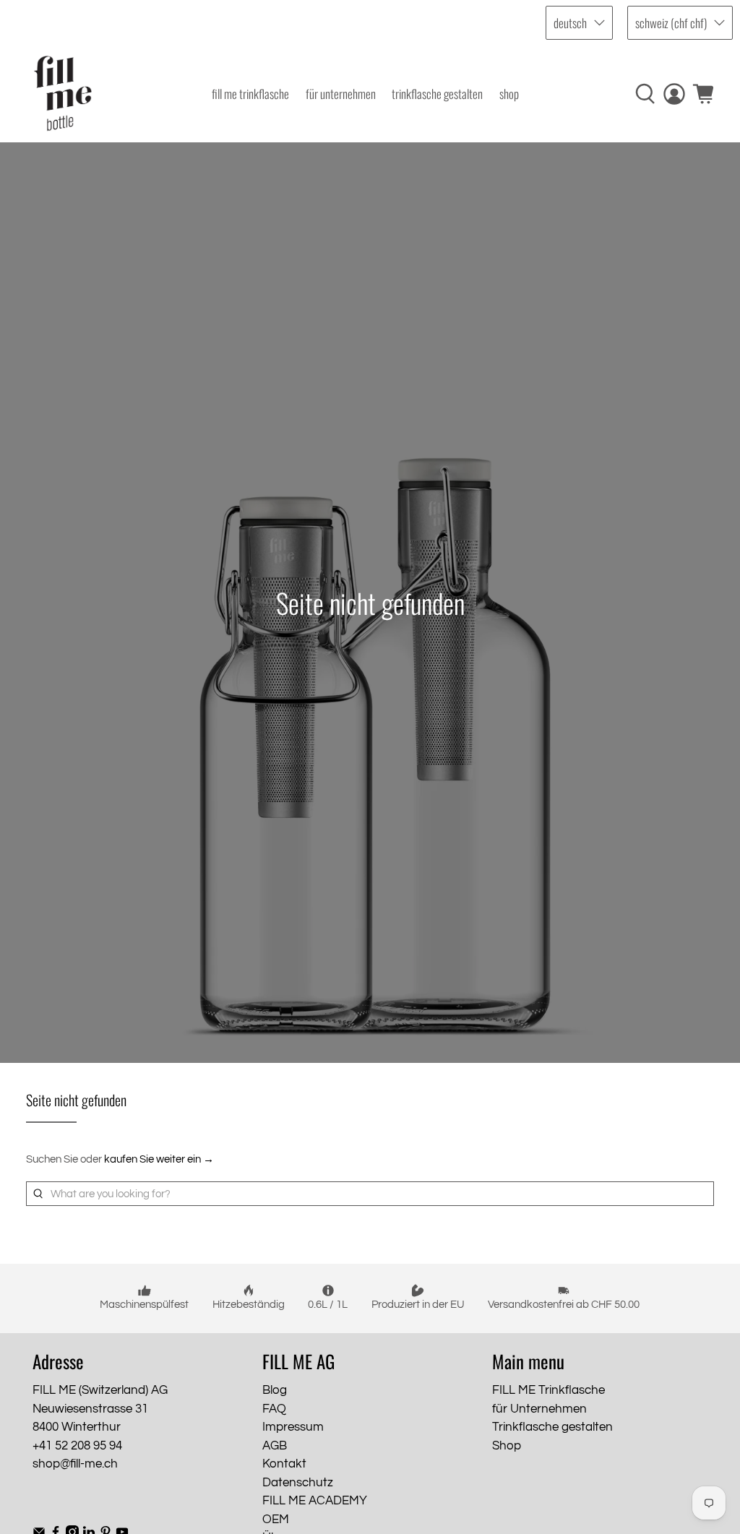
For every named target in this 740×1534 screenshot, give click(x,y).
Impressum (293, 1427)
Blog (274, 1390)
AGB (274, 1445)
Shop (509, 94)
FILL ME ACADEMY (314, 1500)
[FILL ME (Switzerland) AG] (63, 94)
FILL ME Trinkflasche (250, 94)
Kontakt (284, 1463)
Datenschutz (297, 1482)
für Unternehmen (341, 94)
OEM (275, 1519)
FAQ (274, 1408)
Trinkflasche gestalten (437, 94)
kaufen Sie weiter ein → (159, 1159)
